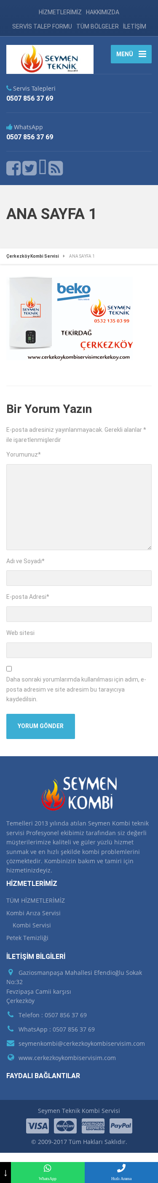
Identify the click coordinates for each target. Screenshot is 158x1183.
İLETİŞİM (134, 26)
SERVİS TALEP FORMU (42, 26)
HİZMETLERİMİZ (60, 12)
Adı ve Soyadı (25, 561)
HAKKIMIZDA (102, 12)
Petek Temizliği (27, 938)
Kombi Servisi (32, 925)
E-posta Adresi (27, 596)
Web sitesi (20, 632)
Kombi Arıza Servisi (33, 913)
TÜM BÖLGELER (97, 26)
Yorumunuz (23, 454)
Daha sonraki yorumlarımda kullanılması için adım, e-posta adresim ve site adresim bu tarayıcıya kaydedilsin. (76, 689)
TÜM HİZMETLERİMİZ (35, 900)
